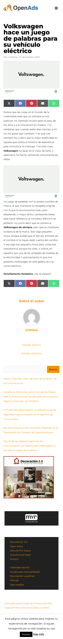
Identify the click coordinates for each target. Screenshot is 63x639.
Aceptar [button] (26, 634)
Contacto (38, 603)
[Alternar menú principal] (56, 8)
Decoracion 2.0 (18, 542)
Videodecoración (20, 567)
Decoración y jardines (22, 576)
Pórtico (14, 559)
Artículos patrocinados (18, 603)
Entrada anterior (31, 345)
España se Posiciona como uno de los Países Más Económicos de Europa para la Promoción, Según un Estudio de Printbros (31, 397)
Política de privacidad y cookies (31, 607)
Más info (38, 634)
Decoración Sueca (20, 550)
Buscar (53, 369)
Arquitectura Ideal (20, 554)
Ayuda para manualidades (25, 571)
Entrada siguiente (31, 353)
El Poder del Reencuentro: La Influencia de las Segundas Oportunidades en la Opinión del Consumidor (30, 415)
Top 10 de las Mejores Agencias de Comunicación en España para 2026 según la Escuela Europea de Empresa (29, 446)
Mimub (14, 580)
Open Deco (16, 546)
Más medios (17, 584)
